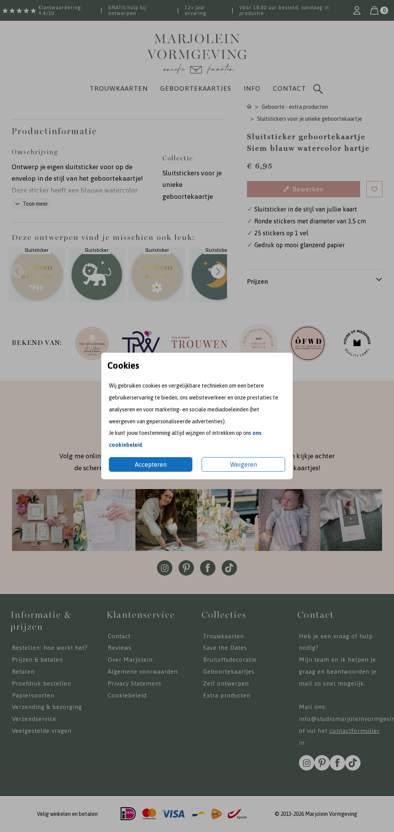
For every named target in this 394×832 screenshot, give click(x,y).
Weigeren (243, 464)
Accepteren (151, 464)
